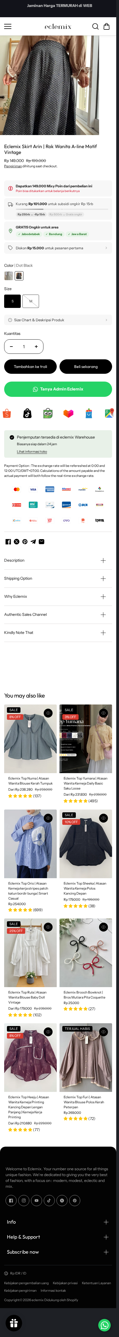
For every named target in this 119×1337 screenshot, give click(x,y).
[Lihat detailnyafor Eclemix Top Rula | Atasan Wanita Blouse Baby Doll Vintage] (30, 950)
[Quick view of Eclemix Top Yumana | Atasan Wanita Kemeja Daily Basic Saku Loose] (103, 710)
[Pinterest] (74, 1198)
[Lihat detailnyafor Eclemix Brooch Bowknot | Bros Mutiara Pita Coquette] (86, 950)
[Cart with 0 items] (106, 26)
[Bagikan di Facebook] (8, 539)
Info (11, 1219)
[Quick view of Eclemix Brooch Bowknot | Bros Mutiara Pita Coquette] (103, 924)
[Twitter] (62, 1198)
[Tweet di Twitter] (16, 539)
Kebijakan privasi (65, 1280)
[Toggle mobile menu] (23, 26)
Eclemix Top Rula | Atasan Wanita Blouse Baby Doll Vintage (27, 995)
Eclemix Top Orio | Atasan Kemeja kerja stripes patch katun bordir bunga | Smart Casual (28, 888)
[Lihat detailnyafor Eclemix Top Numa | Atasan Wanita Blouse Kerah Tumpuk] (30, 736)
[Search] (95, 26)
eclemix (38, 1297)
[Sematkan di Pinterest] (25, 539)
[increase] (36, 344)
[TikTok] (49, 1198)
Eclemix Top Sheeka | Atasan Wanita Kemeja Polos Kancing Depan (85, 886)
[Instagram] (23, 1198)
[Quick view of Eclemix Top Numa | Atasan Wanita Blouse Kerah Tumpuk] (48, 710)
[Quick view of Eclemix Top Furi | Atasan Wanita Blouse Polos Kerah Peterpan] (103, 1029)
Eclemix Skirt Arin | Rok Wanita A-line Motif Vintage (50, 147)
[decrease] (11, 344)
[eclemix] (58, 26)
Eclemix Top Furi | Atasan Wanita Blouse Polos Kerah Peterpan (84, 1100)
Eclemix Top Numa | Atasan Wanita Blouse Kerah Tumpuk (30, 778)
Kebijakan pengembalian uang (26, 1280)
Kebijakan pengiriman (20, 1288)
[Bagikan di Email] (41, 539)
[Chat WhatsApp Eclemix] (104, 1325)
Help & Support (23, 1234)
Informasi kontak (53, 1288)
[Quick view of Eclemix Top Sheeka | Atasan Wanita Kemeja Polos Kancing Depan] (103, 815)
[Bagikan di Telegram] (33, 539)
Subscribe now (23, 1249)
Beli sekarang (86, 364)
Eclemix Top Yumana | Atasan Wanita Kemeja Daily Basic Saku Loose (85, 781)
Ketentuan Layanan (96, 1280)
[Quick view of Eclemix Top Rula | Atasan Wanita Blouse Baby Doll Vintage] (48, 924)
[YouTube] (36, 1198)
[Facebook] (11, 1198)
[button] (106, 26)
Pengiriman (13, 164)
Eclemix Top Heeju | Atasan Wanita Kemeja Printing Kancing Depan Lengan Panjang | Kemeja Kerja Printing (28, 1105)
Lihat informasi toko (32, 449)
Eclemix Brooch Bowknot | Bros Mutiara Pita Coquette (84, 992)
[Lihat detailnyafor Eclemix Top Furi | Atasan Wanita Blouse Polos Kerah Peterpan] (86, 1055)
